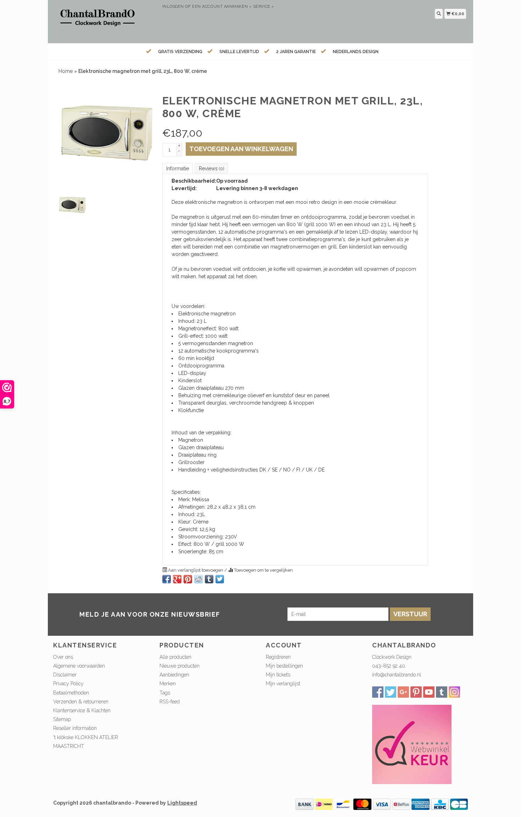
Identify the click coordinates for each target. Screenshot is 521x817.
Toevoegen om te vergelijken (263, 570)
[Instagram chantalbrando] (454, 692)
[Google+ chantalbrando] (403, 692)
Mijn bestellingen (284, 666)
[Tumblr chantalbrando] (441, 692)
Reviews (211, 168)
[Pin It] (188, 579)
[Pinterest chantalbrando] (416, 692)
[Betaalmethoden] (305, 804)
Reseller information (75, 728)
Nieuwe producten (179, 666)
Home (65, 71)
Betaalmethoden (71, 693)
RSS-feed (169, 701)
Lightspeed (182, 803)
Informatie (177, 168)
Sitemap (62, 719)
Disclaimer (65, 675)
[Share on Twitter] (219, 579)
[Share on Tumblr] (209, 579)
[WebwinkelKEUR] (412, 744)
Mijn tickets (278, 675)
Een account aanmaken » (222, 6)
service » (263, 6)
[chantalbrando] (105, 20)
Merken (167, 683)
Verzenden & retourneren (80, 701)
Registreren (278, 657)
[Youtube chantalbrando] (429, 692)
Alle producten (175, 657)
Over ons (63, 657)
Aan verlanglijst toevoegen (195, 570)
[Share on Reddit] (198, 579)
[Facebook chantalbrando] (377, 692)
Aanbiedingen (174, 675)
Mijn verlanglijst (283, 683)
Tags (164, 693)
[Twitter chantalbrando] (390, 692)
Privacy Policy (68, 683)
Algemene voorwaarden (79, 666)
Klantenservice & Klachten (82, 710)
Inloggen (173, 6)
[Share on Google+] (177, 579)
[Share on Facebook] (166, 579)
